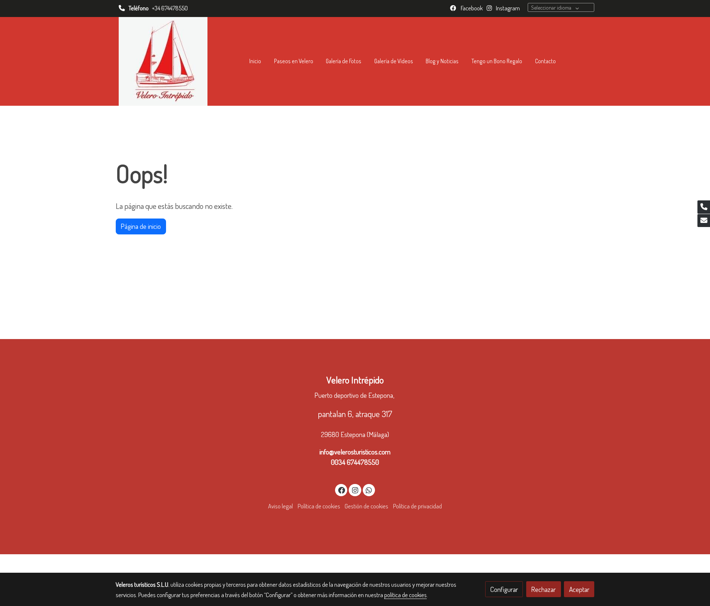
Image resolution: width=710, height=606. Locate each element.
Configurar (504, 589)
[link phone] (703, 207)
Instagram (507, 8)
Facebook (471, 8)
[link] (163, 61)
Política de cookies (319, 506)
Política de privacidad (417, 506)
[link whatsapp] (369, 489)
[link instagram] (355, 489)
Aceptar (579, 589)
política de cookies (405, 595)
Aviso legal (280, 506)
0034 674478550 (355, 462)
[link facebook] (341, 489)
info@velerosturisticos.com (355, 451)
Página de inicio (141, 226)
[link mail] (703, 220)
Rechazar (543, 589)
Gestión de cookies (366, 506)
